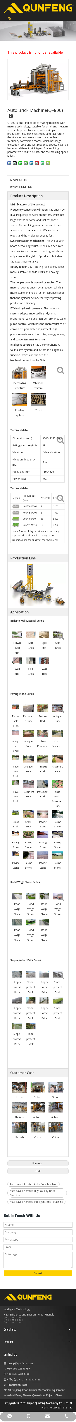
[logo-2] (38, 1297)
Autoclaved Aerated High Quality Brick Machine (32, 1193)
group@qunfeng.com (20, 1363)
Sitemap (67, 1407)
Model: (14, 180)
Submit (38, 1273)
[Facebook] (6, 1320)
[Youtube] (20, 1320)
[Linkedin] (13, 1320)
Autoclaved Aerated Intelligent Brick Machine (36, 1201)
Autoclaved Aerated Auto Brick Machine (33, 1184)
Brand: (14, 187)
